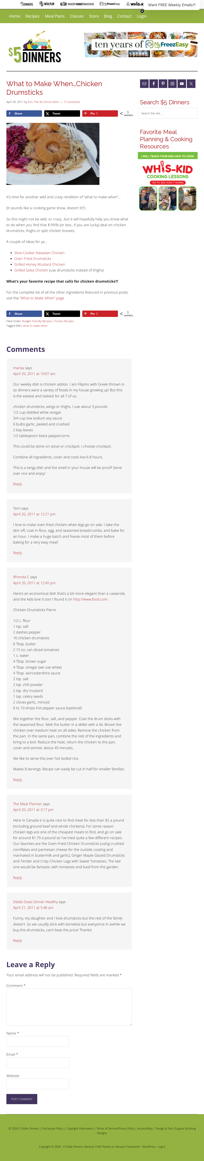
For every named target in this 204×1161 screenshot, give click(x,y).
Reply (17, 483)
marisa (18, 367)
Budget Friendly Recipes (37, 321)
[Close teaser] (142, 11)
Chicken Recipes (63, 321)
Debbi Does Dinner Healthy (35, 901)
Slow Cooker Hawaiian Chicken (39, 252)
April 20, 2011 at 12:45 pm (34, 582)
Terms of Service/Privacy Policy (115, 1128)
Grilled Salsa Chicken (31, 270)
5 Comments (72, 102)
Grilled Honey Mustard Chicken (39, 264)
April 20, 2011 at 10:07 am (34, 373)
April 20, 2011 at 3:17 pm (33, 809)
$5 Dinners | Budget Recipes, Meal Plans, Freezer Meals (35, 47)
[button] (171, 5)
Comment (16, 985)
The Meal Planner (27, 803)
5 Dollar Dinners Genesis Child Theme (87, 1146)
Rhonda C (21, 576)
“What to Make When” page (42, 298)
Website (12, 1075)
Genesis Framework (127, 1146)
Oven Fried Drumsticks (32, 258)
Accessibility (144, 1128)
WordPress (149, 1146)
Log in (161, 1146)
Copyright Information (79, 1128)
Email (12, 1054)
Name (12, 1033)
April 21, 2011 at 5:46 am (33, 907)
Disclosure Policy (52, 1128)
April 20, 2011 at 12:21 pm (34, 514)
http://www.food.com (90, 599)
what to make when (35, 325)
